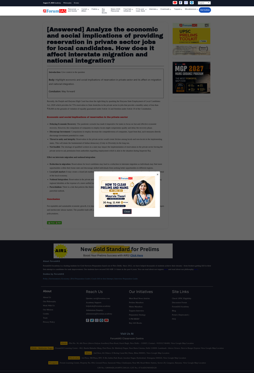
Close (127, 211)
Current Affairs (84, 10)
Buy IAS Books (104, 11)
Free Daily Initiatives (127, 10)
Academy (57, 3)
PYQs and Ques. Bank (140, 10)
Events (76, 3)
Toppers (177, 9)
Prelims (94, 9)
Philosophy (67, 3)
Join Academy (205, 10)
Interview (152, 9)
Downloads (164, 9)
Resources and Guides (72, 10)
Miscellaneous (190, 9)
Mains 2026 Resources (115, 10)
